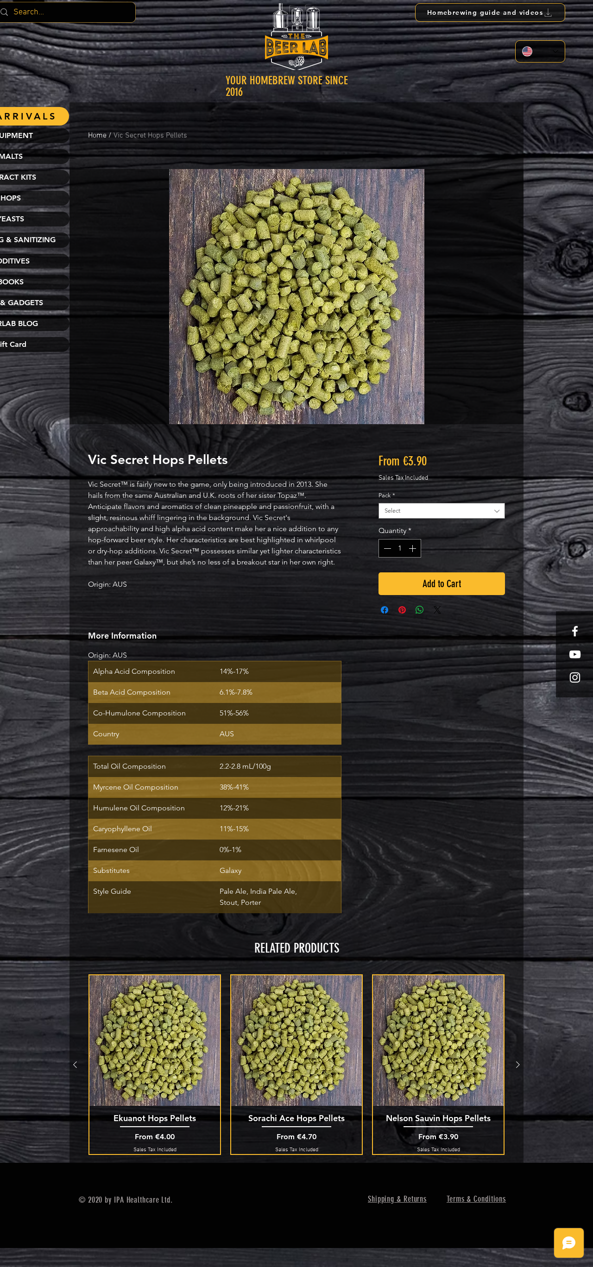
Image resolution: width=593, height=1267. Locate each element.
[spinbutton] (400, 548)
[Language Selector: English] (540, 51)
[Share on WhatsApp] (419, 609)
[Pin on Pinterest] (402, 609)
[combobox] (442, 511)
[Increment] (413, 548)
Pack (387, 495)
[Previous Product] (75, 1064)
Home (97, 135)
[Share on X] (437, 609)
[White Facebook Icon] (575, 631)
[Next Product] (518, 1064)
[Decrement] (386, 548)
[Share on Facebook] (384, 609)
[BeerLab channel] (575, 654)
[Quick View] (154, 1040)
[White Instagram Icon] (575, 677)
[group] (296, 1064)
